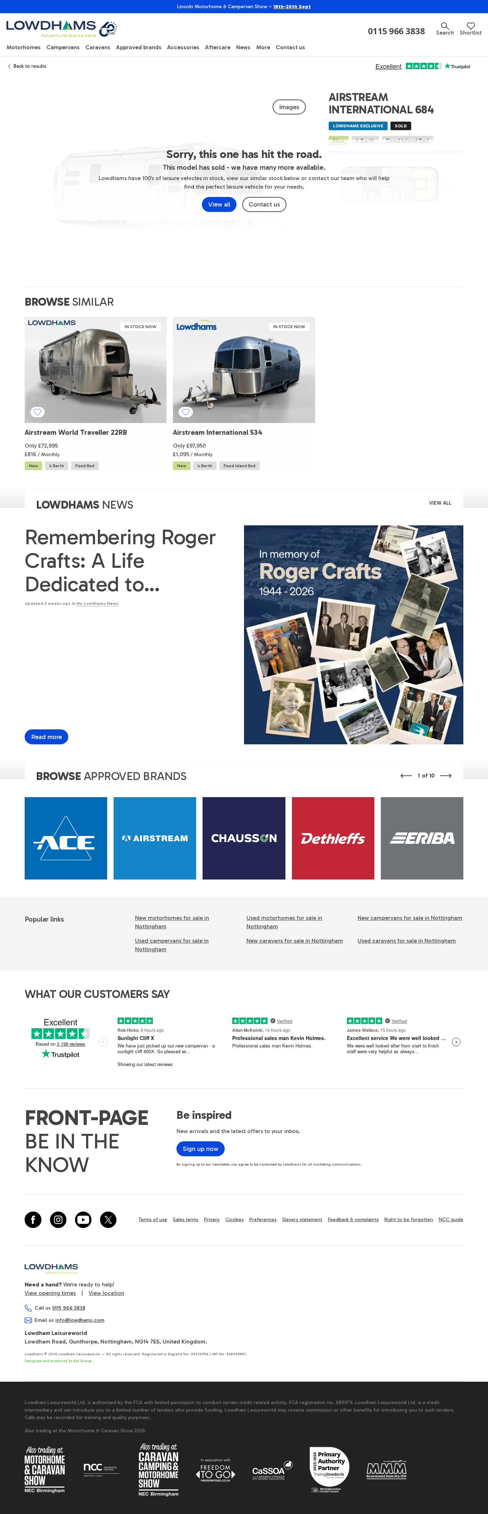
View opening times (50, 1293)
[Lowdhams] (62, 29)
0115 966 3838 (396, 31)
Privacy (212, 1220)
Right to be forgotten (408, 1220)
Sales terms (185, 1220)
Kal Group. (83, 1361)
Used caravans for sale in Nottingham (407, 940)
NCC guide (451, 1220)
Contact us (264, 204)
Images (289, 107)
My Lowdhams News (97, 603)
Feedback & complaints (353, 1220)
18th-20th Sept (292, 7)
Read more (46, 737)
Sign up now (200, 1149)
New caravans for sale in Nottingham (295, 940)
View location (106, 1293)
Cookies (234, 1220)
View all (219, 204)
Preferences (263, 1220)
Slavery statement (302, 1220)
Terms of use (153, 1220)
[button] (445, 29)
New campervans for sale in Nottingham (410, 917)
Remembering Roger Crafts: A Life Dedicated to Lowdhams (120, 560)
